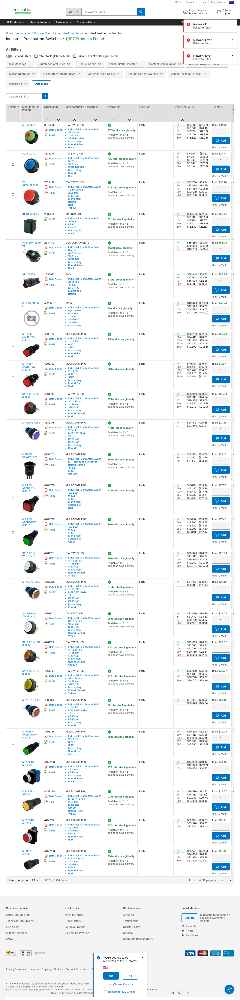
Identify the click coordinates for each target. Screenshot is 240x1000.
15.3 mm (73, 164)
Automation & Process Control (35, 33)
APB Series (74, 253)
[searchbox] (109, 12)
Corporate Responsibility (138, 938)
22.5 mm (73, 192)
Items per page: (18, 880)
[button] (14, 22)
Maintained (74, 290)
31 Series (73, 281)
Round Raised (76, 144)
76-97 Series (75, 189)
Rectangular (75, 230)
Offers (177, 2)
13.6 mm (73, 135)
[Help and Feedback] (229, 989)
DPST (71, 224)
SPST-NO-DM (76, 138)
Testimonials (130, 920)
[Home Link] (20, 11)
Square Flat (74, 504)
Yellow (72, 207)
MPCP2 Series (76, 798)
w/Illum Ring (75, 310)
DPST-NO (73, 287)
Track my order (73, 914)
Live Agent (12, 926)
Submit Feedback (17, 932)
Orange (72, 664)
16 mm (72, 284)
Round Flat (74, 353)
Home (9, 33)
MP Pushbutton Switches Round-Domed (82, 463)
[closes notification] (232, 8)
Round (72, 173)
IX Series (73, 313)
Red (70, 204)
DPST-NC (73, 442)
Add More (41, 83)
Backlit (72, 250)
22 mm (72, 436)
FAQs (9, 938)
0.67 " (71, 344)
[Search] (141, 12)
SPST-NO (73, 259)
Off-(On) (73, 473)
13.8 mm (73, 256)
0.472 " (72, 374)
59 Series (73, 132)
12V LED (73, 341)
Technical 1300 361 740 (20, 920)
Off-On (72, 807)
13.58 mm (73, 404)
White (71, 575)
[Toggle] (9, 56)
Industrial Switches (69, 33)
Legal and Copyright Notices (46, 969)
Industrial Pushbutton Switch (84, 129)
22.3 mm (73, 769)
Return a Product (74, 926)
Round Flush (75, 778)
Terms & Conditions (77, 969)
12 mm (72, 316)
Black (71, 233)
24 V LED (73, 589)
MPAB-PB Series (78, 433)
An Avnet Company (17, 983)
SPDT (71, 347)
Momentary (74, 141)
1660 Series (75, 221)
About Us (128, 914)
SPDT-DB (73, 195)
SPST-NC (73, 322)
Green (72, 147)
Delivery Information (76, 932)
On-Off (72, 227)
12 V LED (73, 430)
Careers (128, 932)
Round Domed (76, 413)
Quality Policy (131, 926)
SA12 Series (75, 401)
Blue (71, 176)
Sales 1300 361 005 (18, 914)
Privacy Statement (16, 969)
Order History (72, 920)
